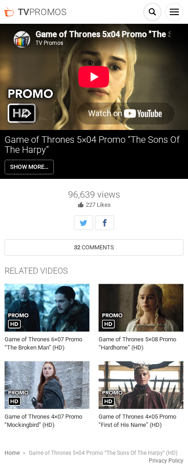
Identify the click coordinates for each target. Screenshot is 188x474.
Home (12, 453)
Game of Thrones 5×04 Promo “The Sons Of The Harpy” (92, 144)
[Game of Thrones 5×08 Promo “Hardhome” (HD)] (141, 308)
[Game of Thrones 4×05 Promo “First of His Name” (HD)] (141, 385)
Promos (42, 11)
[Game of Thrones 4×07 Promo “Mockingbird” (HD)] (47, 385)
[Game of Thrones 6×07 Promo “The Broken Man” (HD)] (47, 308)
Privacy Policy (166, 461)
